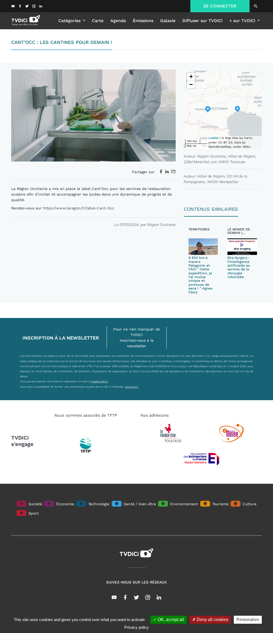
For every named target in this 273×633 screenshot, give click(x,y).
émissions (143, 20)
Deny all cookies (212, 619)
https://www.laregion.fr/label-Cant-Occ (78, 208)
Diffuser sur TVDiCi (202, 20)
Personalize (247, 619)
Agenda (118, 20)
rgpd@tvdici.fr (99, 381)
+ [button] (191, 76)
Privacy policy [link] (136, 627)
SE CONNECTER (219, 6)
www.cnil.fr (131, 386)
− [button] (191, 84)
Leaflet (213, 138)
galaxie (167, 20)
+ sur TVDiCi (242, 20)
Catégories (70, 20)
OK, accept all (170, 619)
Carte (97, 20)
